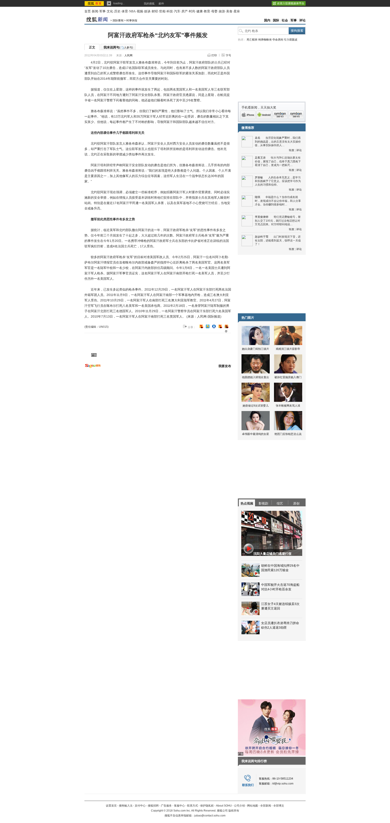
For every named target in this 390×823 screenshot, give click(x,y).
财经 (155, 11)
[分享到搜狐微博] (201, 326)
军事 (102, 11)
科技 (170, 11)
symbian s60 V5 (296, 115)
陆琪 (257, 197)
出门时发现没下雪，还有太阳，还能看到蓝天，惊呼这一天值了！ (278, 240)
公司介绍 (239, 805)
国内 (267, 20)
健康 (199, 11)
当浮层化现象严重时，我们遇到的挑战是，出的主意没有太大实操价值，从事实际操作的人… (278, 141)
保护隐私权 (207, 805)
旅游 (222, 11)
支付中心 (140, 805)
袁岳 (257, 137)
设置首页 (111, 805)
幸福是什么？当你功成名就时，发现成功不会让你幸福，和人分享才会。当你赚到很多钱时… (278, 201)
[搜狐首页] (95, 3)
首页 (87, 11)
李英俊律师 (261, 216)
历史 (117, 11)
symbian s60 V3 (280, 115)
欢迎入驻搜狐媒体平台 (290, 3)
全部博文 (278, 805)
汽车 (177, 11)
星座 (237, 11)
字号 (228, 55)
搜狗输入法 (125, 805)
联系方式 (192, 805)
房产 (184, 11)
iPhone (247, 115)
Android (264, 115)
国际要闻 (118, 20)
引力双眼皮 (290, 39)
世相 (162, 11)
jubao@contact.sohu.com (209, 815)
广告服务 (166, 805)
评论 (302, 20)
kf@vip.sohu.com (282, 783)
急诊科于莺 (261, 236)
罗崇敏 (259, 177)
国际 (276, 20)
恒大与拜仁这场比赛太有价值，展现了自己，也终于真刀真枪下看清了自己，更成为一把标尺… (278, 161)
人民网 (128, 55)
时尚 (192, 11)
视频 (140, 11)
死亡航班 (252, 39)
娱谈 (147, 11)
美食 (229, 11)
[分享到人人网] (214, 326)
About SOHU (224, 805)
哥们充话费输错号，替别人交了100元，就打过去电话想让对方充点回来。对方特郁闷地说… (278, 220)
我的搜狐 (149, 3)
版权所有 (233, 810)
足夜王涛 (260, 157)
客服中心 (179, 805)
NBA (132, 11)
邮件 (161, 3)
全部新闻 (265, 805)
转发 (291, 150)
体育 (125, 11)
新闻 (95, 11)
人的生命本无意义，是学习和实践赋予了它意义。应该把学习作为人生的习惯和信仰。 (278, 181)
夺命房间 (277, 39)
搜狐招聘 (153, 805)
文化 (110, 11)
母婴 (214, 11)
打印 (214, 55)
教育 (207, 11)
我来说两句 (118, 47)
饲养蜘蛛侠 (265, 39)
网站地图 (252, 805)
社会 (285, 20)
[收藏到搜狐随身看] (220, 326)
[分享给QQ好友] (207, 326)
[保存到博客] (226, 326)
